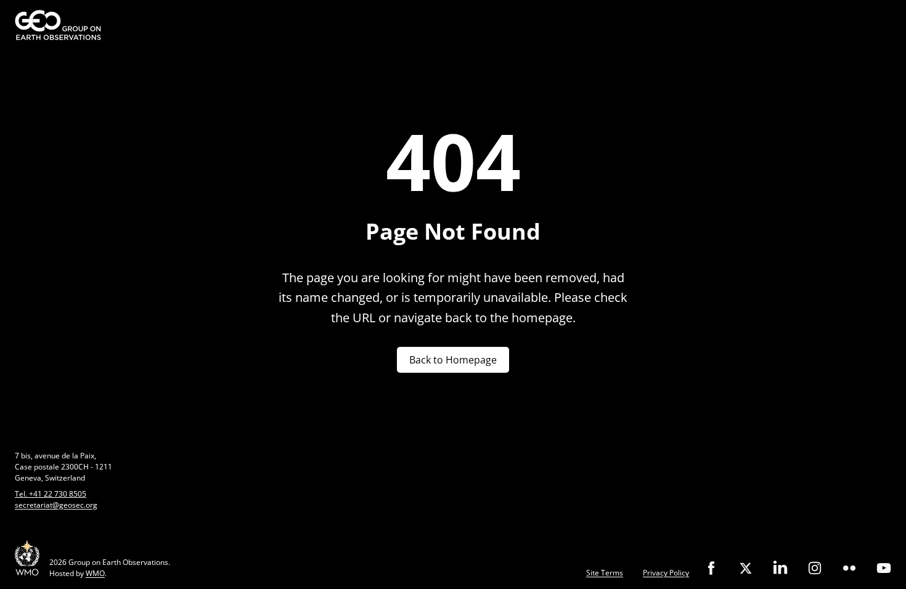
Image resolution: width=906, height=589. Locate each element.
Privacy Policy (666, 572)
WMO (95, 573)
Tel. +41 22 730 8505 (50, 494)
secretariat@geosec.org (56, 505)
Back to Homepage (453, 360)
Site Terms (604, 572)
